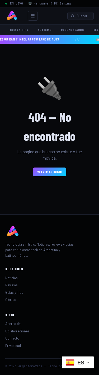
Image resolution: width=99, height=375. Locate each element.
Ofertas (10, 299)
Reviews (11, 285)
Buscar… (83, 16)
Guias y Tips (19, 29)
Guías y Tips (14, 292)
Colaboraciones (17, 331)
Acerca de (13, 324)
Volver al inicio (49, 172)
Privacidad (13, 346)
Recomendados (72, 29)
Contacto (12, 338)
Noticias (44, 29)
